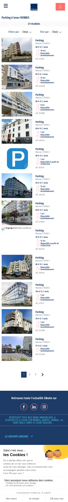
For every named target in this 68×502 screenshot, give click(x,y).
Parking (39, 40)
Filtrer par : (14, 32)
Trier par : (45, 32)
